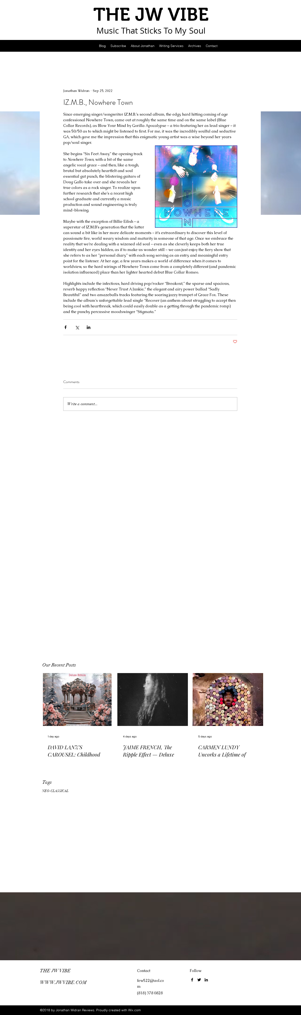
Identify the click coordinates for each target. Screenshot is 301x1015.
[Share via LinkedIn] (88, 327)
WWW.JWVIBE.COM (63, 982)
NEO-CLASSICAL (55, 791)
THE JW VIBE (55, 971)
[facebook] (192, 979)
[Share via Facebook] (65, 327)
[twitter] (199, 979)
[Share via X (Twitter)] (77, 327)
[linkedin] (206, 979)
